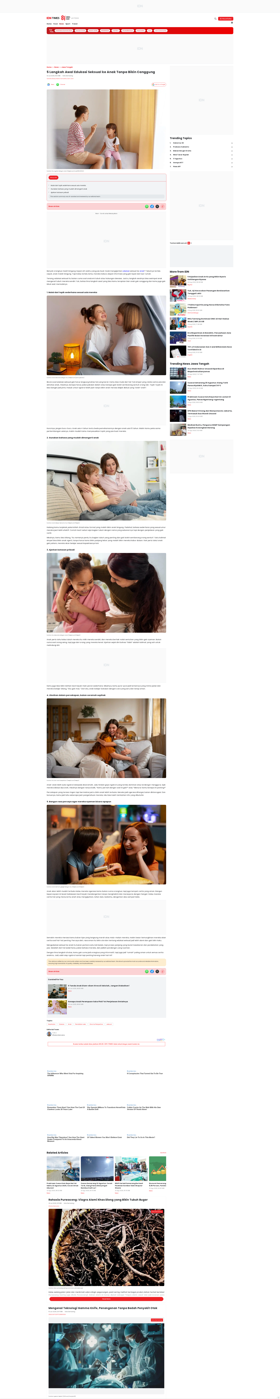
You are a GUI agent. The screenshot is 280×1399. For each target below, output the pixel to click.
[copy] (162, 206)
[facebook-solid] (152, 206)
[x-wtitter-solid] (157, 206)
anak (142, 271)
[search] (215, 18)
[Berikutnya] (166, 1157)
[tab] (54, 178)
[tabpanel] (106, 191)
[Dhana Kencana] (49, 1034)
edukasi (126, 271)
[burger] (232, 22)
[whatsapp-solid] (147, 206)
